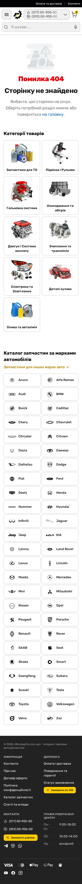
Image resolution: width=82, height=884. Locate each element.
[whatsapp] (20, 846)
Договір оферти (15, 778)
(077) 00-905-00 (20, 821)
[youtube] (6, 873)
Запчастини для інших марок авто (34, 367)
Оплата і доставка (57, 764)
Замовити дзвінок (23, 837)
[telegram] (6, 846)
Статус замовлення (59, 783)
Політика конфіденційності (17, 788)
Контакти (74, 3)
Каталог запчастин (18, 797)
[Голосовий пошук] (75, 27)
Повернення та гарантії (55, 773)
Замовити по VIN (62, 790)
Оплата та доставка (49, 3)
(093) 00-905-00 (21, 829)
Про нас (10, 771)
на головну (53, 114)
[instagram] (20, 873)
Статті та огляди (16, 804)
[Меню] (6, 14)
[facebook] (13, 873)
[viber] (13, 846)
